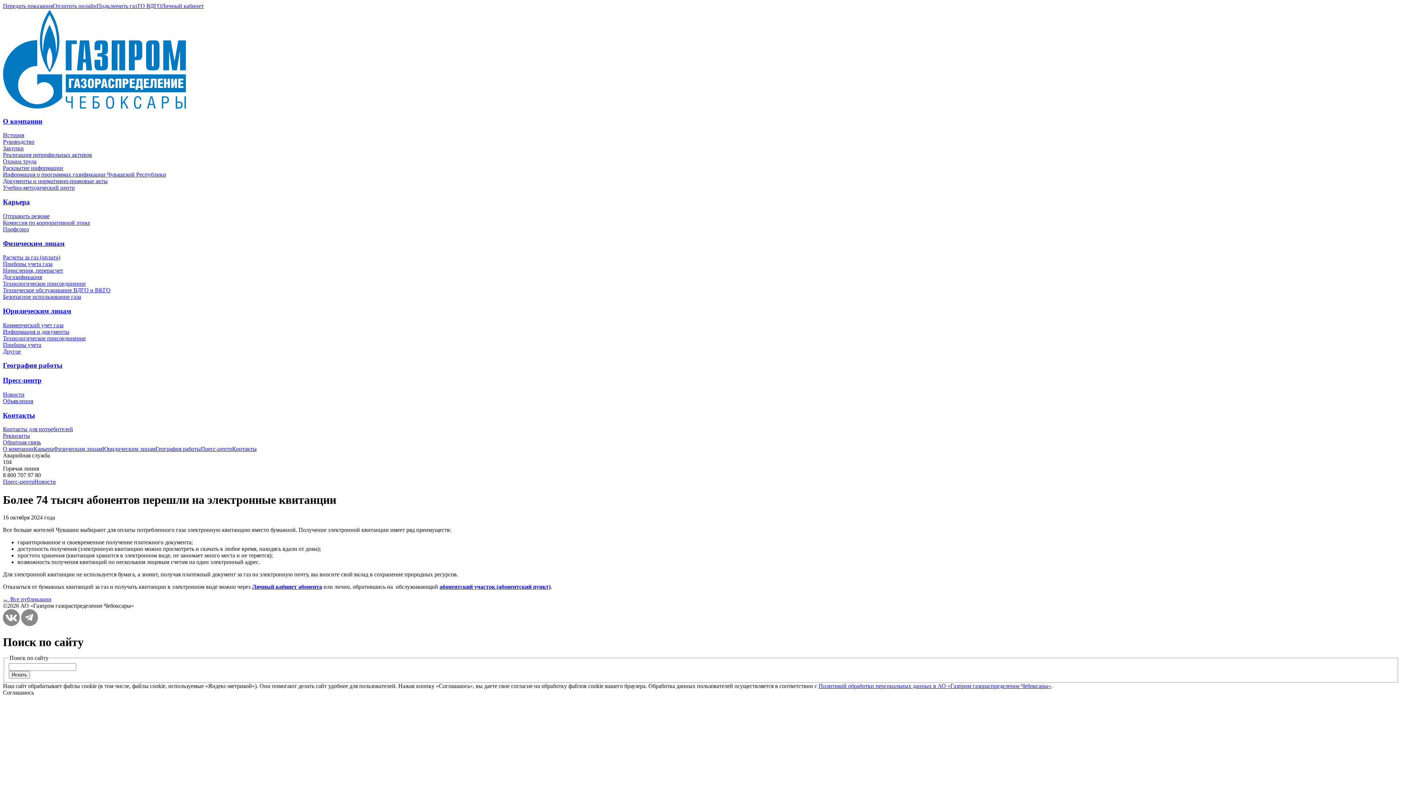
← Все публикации (27, 599)
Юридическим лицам (37, 311)
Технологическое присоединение (44, 284)
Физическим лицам (34, 243)
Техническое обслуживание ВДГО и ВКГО (57, 290)
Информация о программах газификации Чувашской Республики (84, 174)
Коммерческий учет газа (33, 325)
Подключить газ (117, 6)
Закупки (13, 148)
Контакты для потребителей (38, 429)
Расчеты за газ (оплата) (31, 257)
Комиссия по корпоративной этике (46, 223)
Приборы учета (22, 345)
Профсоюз (16, 229)
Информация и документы (36, 332)
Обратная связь (22, 442)
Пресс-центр (22, 380)
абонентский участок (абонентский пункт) (495, 587)
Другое (12, 351)
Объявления (18, 401)
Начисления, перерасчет (33, 270)
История (13, 135)
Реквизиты (16, 436)
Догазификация (22, 277)
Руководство (18, 142)
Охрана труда (20, 161)
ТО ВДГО (149, 6)
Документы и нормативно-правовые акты (55, 181)
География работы (32, 365)
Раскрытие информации (33, 168)
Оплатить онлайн (75, 6)
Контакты (19, 415)
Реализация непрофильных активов (47, 155)
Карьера (16, 202)
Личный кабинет (182, 6)
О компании (22, 121)
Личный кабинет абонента (287, 587)
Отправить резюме (26, 216)
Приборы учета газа (28, 264)
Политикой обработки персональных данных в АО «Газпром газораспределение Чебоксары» (935, 686)
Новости (13, 394)
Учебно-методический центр (39, 188)
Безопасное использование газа (42, 297)
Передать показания (28, 6)
